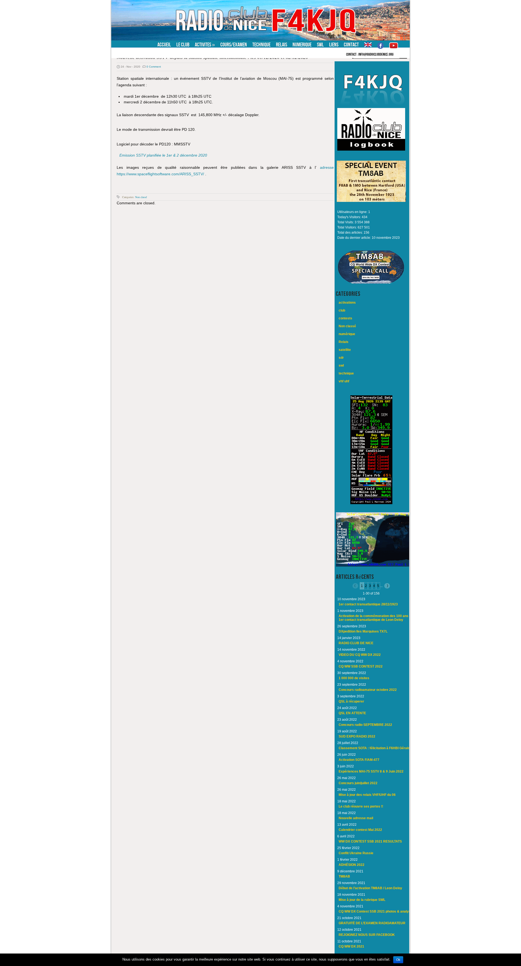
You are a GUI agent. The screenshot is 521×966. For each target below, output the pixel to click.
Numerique (302, 45)
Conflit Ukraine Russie (356, 853)
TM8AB (344, 876)
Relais (281, 45)
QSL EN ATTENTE (352, 713)
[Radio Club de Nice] (145, 4)
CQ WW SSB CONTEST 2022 (361, 666)
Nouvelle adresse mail (356, 818)
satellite (345, 350)
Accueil (164, 45)
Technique (261, 45)
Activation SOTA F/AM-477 (359, 760)
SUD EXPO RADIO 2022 (357, 736)
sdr (341, 358)
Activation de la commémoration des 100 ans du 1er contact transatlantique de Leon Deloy (376, 618)
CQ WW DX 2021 (351, 946)
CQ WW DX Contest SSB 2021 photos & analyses (376, 911)
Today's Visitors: (349, 217)
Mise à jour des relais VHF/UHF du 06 (367, 795)
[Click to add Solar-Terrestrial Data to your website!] (371, 503)
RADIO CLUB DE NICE (356, 643)
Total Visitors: (347, 227)
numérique (347, 334)
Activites (205, 45)
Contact (351, 45)
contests (345, 318)
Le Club (182, 45)
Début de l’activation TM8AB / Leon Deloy (370, 888)
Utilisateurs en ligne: (352, 212)
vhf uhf (344, 381)
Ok (398, 960)
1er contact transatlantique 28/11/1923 (368, 604)
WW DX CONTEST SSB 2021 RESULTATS (370, 841)
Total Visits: (346, 222)
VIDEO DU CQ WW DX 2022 (360, 655)
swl (341, 365)
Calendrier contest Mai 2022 (360, 830)
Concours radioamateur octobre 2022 (368, 690)
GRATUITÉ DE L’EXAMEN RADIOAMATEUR (372, 923)
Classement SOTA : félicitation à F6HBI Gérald (374, 748)
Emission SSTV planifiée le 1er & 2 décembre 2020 (163, 155)
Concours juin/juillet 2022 (358, 783)
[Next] (386, 586)
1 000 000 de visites (354, 678)
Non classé (141, 197)
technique (346, 373)
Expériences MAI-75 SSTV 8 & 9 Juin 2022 (371, 771)
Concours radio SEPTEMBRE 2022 (365, 725)
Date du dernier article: (354, 238)
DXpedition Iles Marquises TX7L (363, 631)
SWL (320, 45)
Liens (333, 45)
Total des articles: (350, 232)
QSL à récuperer (351, 701)
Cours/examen (233, 45)
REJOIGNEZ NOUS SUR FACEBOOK (367, 935)
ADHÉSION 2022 (351, 865)
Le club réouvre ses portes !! (361, 806)
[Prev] (356, 586)
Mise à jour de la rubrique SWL (362, 900)
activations (347, 302)
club (342, 310)
